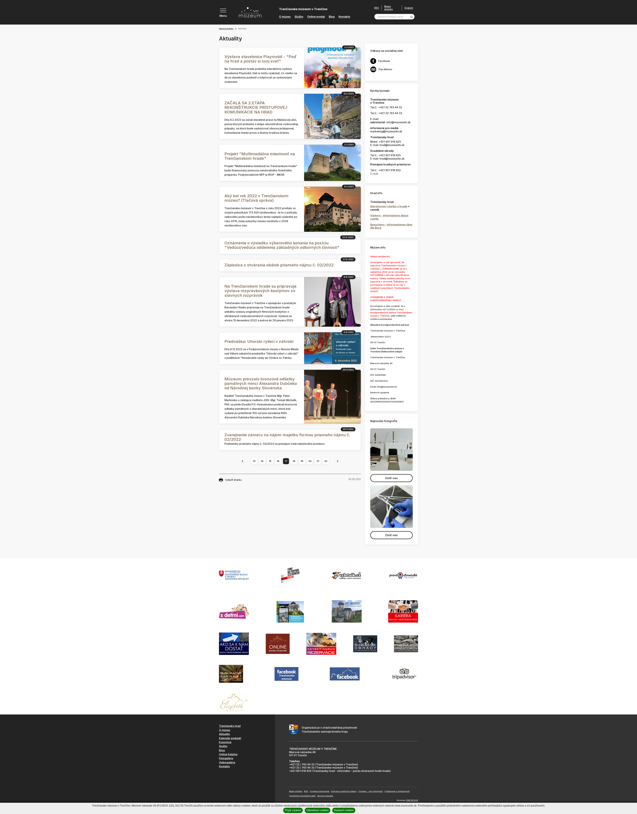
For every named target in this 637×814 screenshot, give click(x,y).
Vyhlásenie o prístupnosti (397, 791)
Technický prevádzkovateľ (302, 796)
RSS (376, 8)
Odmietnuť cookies (317, 810)
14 (262, 461)
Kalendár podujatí (230, 738)
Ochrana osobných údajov (344, 791)
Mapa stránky (388, 8)
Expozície (225, 742)
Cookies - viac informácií (370, 791)
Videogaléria (227, 762)
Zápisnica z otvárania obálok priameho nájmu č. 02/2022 (279, 265)
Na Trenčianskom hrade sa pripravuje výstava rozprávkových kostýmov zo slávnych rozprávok (260, 291)
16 (278, 461)
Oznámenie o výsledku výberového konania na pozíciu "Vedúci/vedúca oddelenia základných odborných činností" (281, 245)
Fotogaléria (226, 758)
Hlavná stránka (226, 28)
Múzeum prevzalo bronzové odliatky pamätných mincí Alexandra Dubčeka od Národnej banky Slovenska (260, 383)
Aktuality (224, 734)
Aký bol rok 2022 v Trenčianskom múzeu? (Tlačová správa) (256, 198)
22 (325, 461)
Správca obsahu (325, 796)
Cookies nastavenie (319, 791)
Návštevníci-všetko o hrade (388, 206)
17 (286, 461)
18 (294, 461)
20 (310, 461)
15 (270, 461)
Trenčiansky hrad (230, 726)
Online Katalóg (228, 754)
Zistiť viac (391, 478)
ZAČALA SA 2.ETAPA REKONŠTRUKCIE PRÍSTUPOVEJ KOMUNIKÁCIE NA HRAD (255, 107)
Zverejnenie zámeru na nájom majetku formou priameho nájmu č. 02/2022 (287, 437)
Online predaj (316, 16)
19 (302, 461)
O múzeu (285, 16)
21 (318, 461)
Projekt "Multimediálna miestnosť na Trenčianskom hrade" (259, 156)
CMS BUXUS (412, 800)
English (409, 8)
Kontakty (344, 16)
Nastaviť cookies (344, 810)
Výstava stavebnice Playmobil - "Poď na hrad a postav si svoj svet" (260, 59)
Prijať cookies (293, 810)
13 (254, 461)
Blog (332, 16)
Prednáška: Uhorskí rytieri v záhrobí (258, 341)
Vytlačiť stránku (233, 479)
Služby (299, 16)
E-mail (374, 173)
